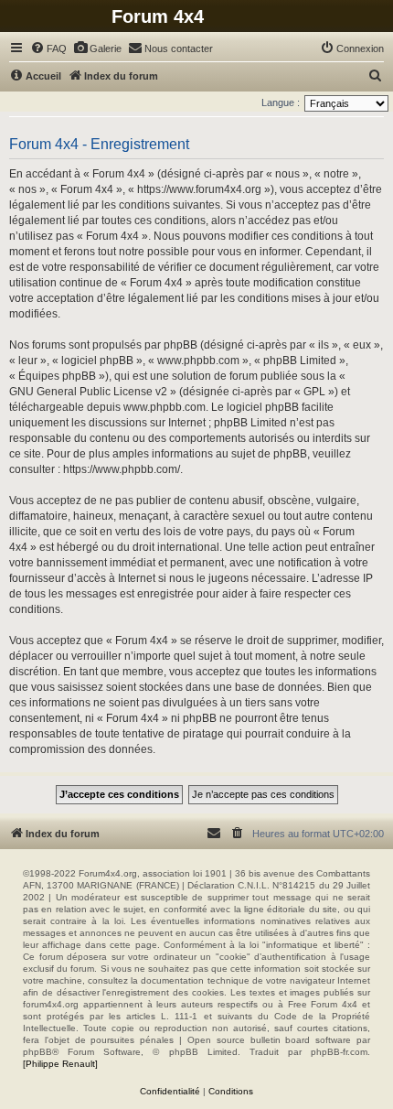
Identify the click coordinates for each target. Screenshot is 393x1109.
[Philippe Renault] (60, 1064)
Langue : (280, 102)
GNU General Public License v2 (88, 391)
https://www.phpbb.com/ (121, 469)
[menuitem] (48, 48)
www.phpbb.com (164, 407)
